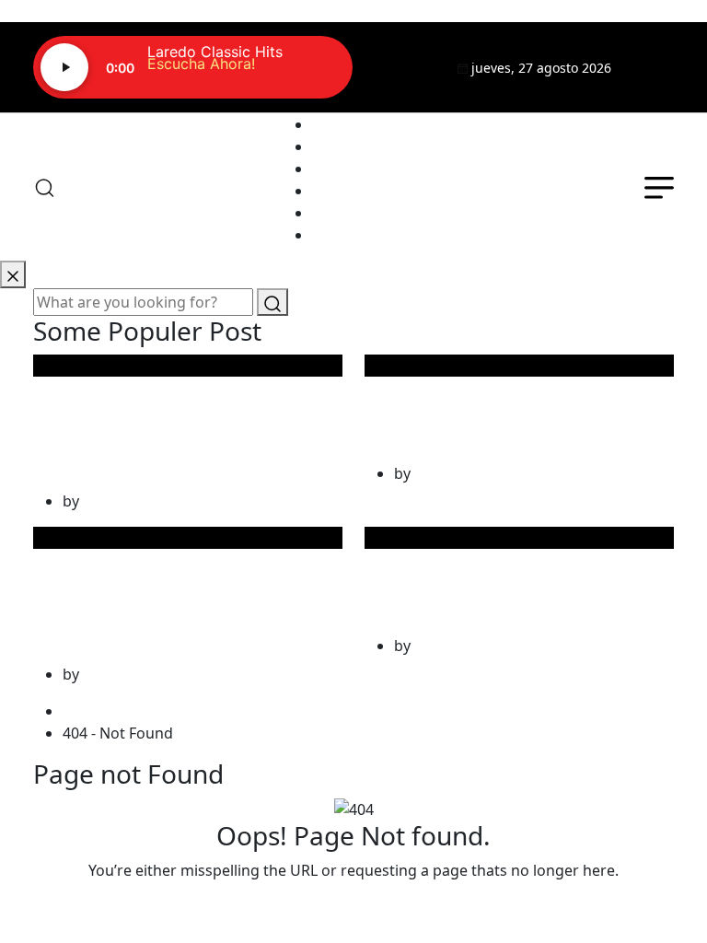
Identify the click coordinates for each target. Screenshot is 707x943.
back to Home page (353, 907)
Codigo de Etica (366, 235)
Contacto (344, 213)
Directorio (347, 190)
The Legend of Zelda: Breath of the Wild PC (482, 577)
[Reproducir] (64, 67)
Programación (362, 168)
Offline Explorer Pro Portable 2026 (471, 405)
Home (87, 711)
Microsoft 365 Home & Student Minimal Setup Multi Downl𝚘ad (159, 418)
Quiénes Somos (367, 146)
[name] (653, 67)
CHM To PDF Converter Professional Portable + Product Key (159, 591)
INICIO (335, 124)
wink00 (108, 501)
